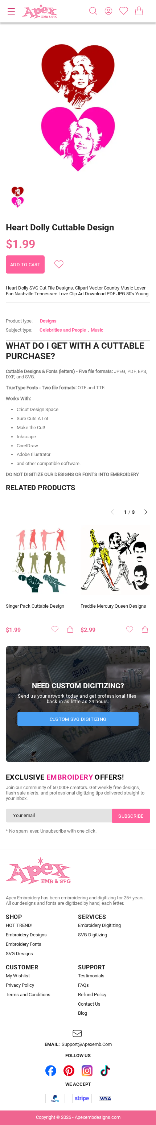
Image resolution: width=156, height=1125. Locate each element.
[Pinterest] (68, 1070)
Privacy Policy (20, 985)
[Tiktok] (105, 1070)
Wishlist (123, 10)
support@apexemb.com (87, 1044)
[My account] (108, 10)
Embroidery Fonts (23, 944)
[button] (78, 105)
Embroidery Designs (26, 934)
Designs (48, 321)
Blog (82, 1013)
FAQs (83, 985)
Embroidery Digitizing (99, 925)
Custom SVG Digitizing (78, 719)
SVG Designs (19, 953)
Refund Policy (92, 994)
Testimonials (91, 975)
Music (97, 330)
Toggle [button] (11, 11)
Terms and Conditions (28, 994)
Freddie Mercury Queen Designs (113, 606)
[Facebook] (50, 1070)
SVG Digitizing (92, 934)
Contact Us (89, 1004)
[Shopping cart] (139, 10)
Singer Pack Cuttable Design (35, 606)
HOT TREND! (19, 925)
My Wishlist (18, 975)
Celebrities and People (63, 330)
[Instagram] (87, 1070)
